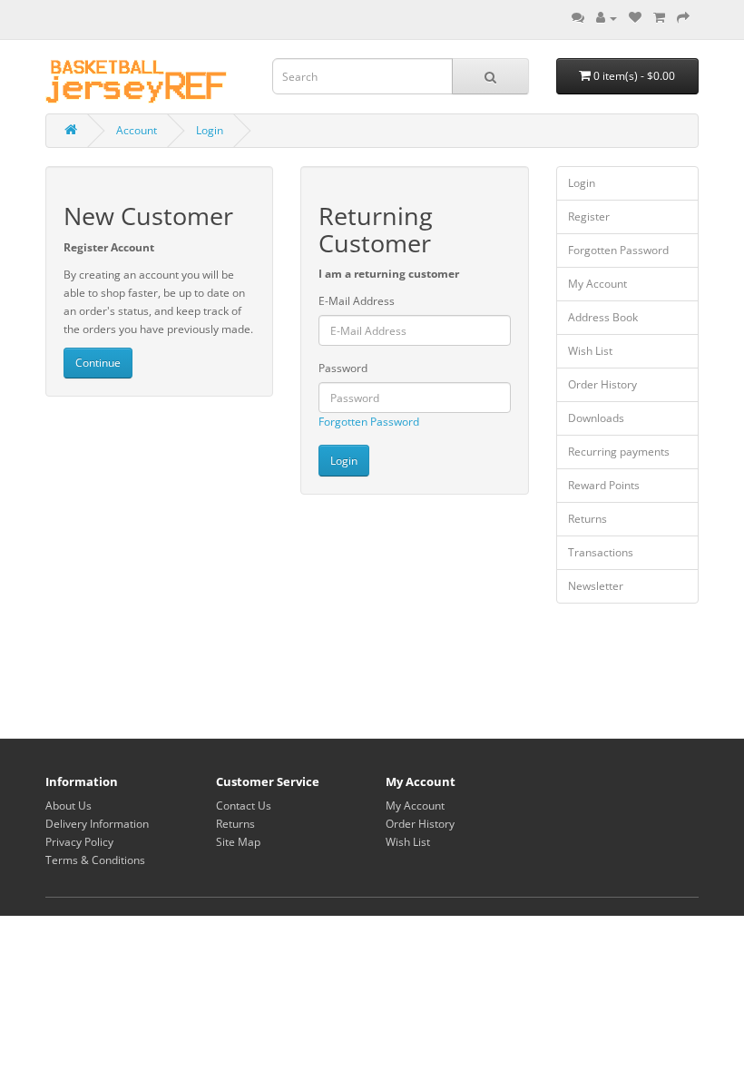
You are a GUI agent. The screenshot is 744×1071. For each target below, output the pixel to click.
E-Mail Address (356, 301)
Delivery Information (97, 823)
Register (589, 216)
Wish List (590, 351)
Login (209, 130)
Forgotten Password (368, 421)
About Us (68, 805)
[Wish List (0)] (635, 17)
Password (342, 368)
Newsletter (595, 586)
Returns (587, 518)
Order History (602, 384)
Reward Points (604, 485)
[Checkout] (683, 17)
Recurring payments (619, 451)
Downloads (596, 418)
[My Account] (606, 17)
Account (136, 130)
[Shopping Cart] (659, 17)
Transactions (600, 552)
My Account (597, 283)
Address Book (603, 317)
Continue (98, 362)
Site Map (238, 842)
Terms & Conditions (95, 860)
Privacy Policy (79, 842)
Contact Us (243, 805)
